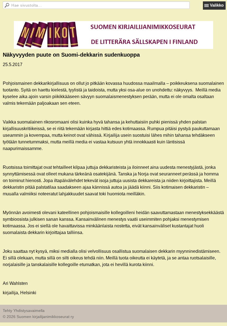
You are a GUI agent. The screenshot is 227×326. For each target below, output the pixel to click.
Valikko (217, 5)
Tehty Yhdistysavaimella (24, 310)
